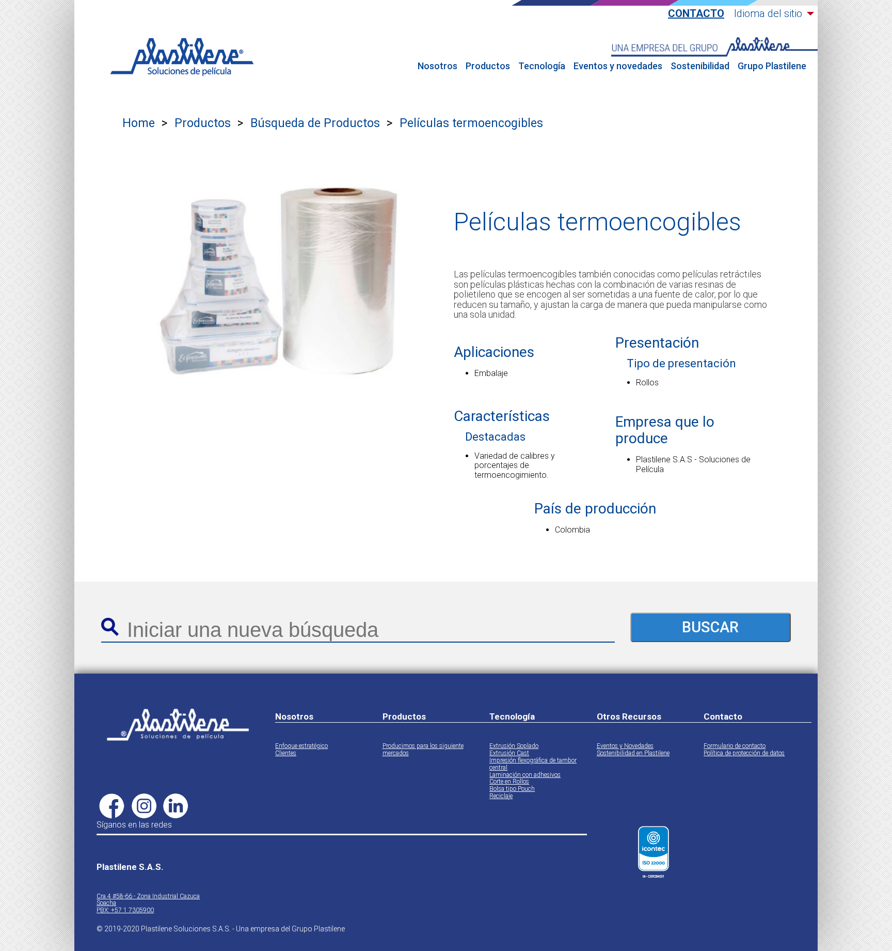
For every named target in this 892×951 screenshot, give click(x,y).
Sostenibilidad (700, 66)
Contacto (696, 14)
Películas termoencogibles (471, 123)
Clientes (285, 753)
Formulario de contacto (735, 746)
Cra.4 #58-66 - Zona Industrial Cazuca (148, 896)
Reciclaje (501, 796)
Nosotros (437, 66)
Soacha (106, 903)
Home (138, 123)
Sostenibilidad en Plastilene (633, 753)
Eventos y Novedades (625, 746)
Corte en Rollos (509, 781)
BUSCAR (710, 627)
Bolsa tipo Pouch (512, 789)
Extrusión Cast (509, 753)
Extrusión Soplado (513, 746)
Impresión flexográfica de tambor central (533, 764)
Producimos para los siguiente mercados (423, 750)
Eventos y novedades (618, 66)
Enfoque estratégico (301, 746)
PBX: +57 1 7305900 (125, 910)
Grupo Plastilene (772, 66)
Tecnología (541, 66)
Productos (488, 66)
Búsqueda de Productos (315, 123)
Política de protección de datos (744, 753)
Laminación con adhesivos (525, 775)
